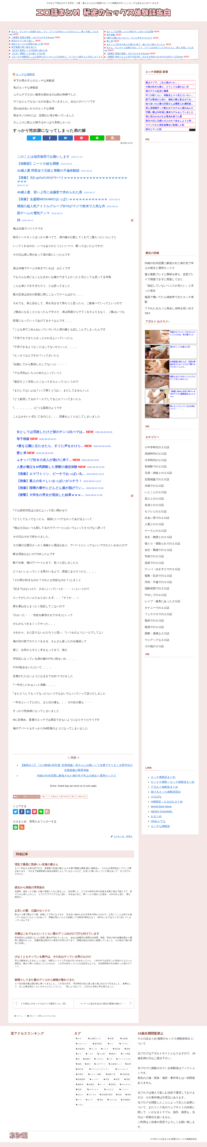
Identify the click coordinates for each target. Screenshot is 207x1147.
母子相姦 (111, 34)
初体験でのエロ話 (156, 466)
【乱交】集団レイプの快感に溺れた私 (29, 50)
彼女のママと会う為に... (22, 40)
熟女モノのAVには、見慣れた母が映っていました (43, 115)
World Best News (161, 806)
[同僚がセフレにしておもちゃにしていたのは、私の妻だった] (157, 337)
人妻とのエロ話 (154, 524)
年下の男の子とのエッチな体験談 (33, 80)
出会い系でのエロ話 (157, 517)
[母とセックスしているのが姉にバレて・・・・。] (157, 411)
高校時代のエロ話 (156, 453)
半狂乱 (84, 797)
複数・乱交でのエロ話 (158, 575)
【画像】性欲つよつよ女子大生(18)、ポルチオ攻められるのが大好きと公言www (145, 56)
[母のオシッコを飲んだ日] (157, 352)
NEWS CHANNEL (162, 811)
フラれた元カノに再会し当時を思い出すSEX (169, 311)
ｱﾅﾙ (75, 797)
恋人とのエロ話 (154, 498)
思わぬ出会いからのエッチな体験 (33, 108)
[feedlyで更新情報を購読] (15, 827)
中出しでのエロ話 (156, 594)
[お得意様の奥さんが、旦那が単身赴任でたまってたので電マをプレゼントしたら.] (157, 367)
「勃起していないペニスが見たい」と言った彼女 (169, 288)
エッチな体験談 (25, 74)
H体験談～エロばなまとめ (167, 801)
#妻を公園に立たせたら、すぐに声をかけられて (129, 38)
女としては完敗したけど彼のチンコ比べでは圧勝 (130, 31)
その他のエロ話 (154, 646)
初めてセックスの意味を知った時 (27, 44)
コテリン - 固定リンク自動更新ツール (192, 130)
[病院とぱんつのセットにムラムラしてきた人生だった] (157, 382)
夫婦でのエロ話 (154, 485)
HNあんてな (158, 821)
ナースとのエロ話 (156, 530)
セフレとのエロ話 (156, 511)
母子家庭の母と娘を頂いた (24, 47)
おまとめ (156, 816)
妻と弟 (110, 41)
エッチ (47, 797)
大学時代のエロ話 (156, 460)
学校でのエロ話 (154, 556)
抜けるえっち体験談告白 (166, 791)
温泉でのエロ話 (154, 562)
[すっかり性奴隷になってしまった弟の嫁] (65, 138)
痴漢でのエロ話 (154, 627)
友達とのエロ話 (154, 504)
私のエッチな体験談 (25, 87)
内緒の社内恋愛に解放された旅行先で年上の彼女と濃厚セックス (76, 775)
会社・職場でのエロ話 (158, 549)
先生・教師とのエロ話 (158, 537)
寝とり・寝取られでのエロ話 (27, 797)
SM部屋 (66, 797)
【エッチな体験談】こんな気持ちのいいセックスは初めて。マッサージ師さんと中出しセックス (57, 56)
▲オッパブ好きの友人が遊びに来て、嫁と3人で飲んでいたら (136, 44)
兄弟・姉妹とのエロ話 (158, 472)
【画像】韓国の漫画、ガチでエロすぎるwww (32, 37)
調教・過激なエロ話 (157, 633)
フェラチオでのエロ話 (158, 614)
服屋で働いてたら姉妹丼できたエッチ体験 (169, 299)
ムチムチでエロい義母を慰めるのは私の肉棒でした (44, 94)
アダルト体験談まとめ (164, 786)
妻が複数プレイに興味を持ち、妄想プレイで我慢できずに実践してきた (169, 277)
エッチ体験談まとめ (163, 777)
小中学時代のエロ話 (157, 447)
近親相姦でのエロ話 (157, 479)
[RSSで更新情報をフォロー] (21, 827)
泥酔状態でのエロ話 (157, 588)
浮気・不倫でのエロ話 (158, 582)
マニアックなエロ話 (157, 639)
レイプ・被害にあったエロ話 (162, 601)
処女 (56, 797)
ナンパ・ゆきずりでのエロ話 (162, 569)
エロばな (156, 796)
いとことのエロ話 (156, 492)
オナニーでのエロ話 (157, 607)
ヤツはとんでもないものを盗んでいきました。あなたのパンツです (54, 101)
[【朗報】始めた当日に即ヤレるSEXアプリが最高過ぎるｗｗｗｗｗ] (157, 396)
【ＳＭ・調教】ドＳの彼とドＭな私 (28, 53)
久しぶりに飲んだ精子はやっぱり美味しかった (42, 122)
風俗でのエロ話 (154, 620)
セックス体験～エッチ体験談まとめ (172, 781)
